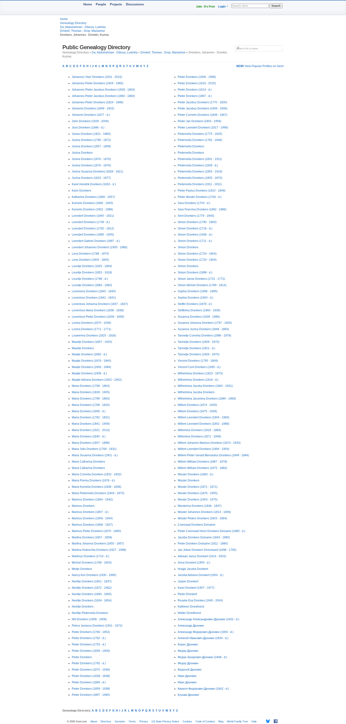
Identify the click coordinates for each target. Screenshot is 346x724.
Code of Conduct (205, 721)
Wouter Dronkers (188, 480)
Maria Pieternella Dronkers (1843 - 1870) (98, 493)
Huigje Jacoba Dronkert (193, 569)
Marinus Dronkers (83, 506)
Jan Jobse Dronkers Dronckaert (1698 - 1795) (207, 550)
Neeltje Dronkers (82, 606)
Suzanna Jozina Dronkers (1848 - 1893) (203, 329)
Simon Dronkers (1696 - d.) (195, 234)
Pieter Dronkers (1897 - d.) (195, 96)
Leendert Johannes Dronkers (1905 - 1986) (99, 247)
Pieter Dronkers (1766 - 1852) (91, 632)
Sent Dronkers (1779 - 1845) (196, 215)
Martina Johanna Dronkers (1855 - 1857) (98, 543)
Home (87, 4)
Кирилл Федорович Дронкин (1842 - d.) (203, 688)
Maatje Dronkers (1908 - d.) (89, 373)
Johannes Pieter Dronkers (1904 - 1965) (97, 83)
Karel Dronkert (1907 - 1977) (196, 587)
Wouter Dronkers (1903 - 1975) (197, 499)
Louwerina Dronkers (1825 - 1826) (94, 335)
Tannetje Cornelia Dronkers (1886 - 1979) (204, 335)
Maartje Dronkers (83, 348)
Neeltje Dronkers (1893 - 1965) (92, 594)
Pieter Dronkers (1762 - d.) (89, 638)
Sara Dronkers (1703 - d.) (194, 203)
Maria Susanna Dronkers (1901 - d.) (95, 455)
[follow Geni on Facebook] (274, 721)
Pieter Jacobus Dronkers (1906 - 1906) (202, 108)
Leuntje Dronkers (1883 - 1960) (92, 285)
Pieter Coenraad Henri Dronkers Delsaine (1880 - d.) (211, 531)
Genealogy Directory (73, 23)
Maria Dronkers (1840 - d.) (88, 436)
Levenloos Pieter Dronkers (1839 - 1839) (98, 316)
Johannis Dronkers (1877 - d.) (91, 114)
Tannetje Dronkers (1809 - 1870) (198, 342)
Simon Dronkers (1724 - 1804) (197, 253)
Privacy (143, 721)
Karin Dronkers (81, 190)
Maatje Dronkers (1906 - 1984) (91, 367)
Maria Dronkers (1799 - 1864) (91, 386)
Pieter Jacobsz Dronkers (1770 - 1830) (202, 102)
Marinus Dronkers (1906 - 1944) (92, 518)
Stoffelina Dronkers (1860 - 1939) (199, 310)
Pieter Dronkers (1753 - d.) (89, 644)
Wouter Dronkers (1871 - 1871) (197, 486)
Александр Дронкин (191, 625)
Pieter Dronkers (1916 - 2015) (197, 83)
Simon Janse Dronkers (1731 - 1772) (201, 278)
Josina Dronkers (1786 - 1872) (91, 140)
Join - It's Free (205, 6)
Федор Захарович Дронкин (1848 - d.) (202, 657)
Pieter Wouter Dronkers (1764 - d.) (199, 197)
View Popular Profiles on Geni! (260, 66)
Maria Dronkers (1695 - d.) (88, 411)
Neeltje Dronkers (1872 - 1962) (92, 587)
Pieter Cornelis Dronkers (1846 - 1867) (202, 114)
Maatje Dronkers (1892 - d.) (89, 354)
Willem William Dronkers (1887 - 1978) (202, 461)
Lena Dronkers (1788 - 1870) (90, 253)
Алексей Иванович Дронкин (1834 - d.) (203, 638)
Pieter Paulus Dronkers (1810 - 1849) (201, 190)
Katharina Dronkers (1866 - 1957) (93, 197)
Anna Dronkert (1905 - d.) (194, 562)
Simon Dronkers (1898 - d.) (195, 272)
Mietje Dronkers (82, 569)
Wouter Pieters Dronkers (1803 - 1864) (202, 518)
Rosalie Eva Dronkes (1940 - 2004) (200, 600)
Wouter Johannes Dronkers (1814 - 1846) (204, 512)
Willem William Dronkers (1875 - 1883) (202, 468)
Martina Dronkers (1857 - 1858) (92, 537)
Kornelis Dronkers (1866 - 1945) (92, 203)
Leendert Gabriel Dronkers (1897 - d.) (96, 241)
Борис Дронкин (188, 644)
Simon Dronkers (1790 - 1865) (197, 222)
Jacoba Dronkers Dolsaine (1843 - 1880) (204, 537)
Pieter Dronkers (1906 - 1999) (197, 77)
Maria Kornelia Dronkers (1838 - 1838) (96, 486)
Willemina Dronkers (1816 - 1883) (199, 430)
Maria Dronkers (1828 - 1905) (91, 392)
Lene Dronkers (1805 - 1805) (90, 259)
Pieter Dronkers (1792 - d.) (89, 663)
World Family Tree (237, 721)
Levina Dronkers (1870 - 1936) (91, 322)
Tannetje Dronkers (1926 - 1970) (198, 354)
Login (221, 6)
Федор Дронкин (188, 650)
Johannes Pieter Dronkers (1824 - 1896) (97, 102)
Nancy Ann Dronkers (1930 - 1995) (94, 575)
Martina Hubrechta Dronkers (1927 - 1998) (99, 550)
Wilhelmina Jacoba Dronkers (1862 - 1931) (205, 386)
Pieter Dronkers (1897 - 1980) (91, 694)
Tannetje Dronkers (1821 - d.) (196, 348)
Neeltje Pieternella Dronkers (90, 613)
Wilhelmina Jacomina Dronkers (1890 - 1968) (207, 398)
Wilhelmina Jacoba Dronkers (196, 392)
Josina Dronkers (82, 152)
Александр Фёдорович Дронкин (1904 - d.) (205, 632)
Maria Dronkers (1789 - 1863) (91, 398)
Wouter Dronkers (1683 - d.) (195, 474)
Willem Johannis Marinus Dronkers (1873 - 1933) (209, 442)
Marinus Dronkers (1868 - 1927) (92, 524)
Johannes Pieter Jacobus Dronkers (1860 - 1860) (103, 96)
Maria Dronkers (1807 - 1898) (91, 442)
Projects (116, 4)
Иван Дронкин (187, 676)
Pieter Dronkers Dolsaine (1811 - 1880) (203, 543)
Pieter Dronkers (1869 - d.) (89, 682)
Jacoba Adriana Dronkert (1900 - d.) (200, 575)
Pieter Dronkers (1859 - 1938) (91, 688)
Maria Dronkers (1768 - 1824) (91, 405)
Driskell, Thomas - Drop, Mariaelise (82, 30)
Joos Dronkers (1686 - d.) (88, 127)
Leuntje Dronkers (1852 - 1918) (92, 272)
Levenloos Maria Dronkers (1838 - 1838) (98, 310)
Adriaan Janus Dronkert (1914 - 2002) (202, 556)
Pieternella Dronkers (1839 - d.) (198, 165)
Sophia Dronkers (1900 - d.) (195, 297)
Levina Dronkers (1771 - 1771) (91, 329)
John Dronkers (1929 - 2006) (90, 121)
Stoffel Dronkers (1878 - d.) (195, 304)
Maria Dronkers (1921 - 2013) (91, 430)
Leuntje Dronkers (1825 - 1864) (92, 266)
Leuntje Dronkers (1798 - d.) (90, 278)
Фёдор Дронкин (188, 663)
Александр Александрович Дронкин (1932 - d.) (208, 619)
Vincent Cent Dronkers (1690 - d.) (199, 367)
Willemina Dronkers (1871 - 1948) (199, 436)
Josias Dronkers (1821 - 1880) (91, 134)
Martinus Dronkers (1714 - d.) (90, 556)
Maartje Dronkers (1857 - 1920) (92, 342)
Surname (120, 721)
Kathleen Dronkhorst (191, 606)
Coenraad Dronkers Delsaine (196, 524)
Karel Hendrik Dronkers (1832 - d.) (94, 184)
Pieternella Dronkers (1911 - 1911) (200, 184)
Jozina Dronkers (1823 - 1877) (91, 178)
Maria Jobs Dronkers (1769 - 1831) (94, 449)
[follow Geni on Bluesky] (266, 721)
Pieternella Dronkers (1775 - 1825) (200, 134)
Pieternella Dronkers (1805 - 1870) (200, 178)
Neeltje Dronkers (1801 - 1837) (92, 581)
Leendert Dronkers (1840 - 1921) (93, 215)
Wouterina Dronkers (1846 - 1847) (199, 506)
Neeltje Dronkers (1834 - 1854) (92, 600)
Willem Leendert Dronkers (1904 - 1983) (203, 417)
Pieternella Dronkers (191, 146)
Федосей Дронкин (189, 669)
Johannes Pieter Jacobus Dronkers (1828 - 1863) (103, 89)
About (93, 721)
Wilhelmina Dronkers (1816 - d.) (198, 379)
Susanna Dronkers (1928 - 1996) (199, 316)
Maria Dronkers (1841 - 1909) (91, 423)
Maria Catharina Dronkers (88, 461)
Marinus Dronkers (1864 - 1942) (92, 499)
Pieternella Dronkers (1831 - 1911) (200, 159)
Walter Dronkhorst (189, 613)
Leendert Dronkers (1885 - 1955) (93, 234)
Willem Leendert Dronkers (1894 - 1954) (203, 449)
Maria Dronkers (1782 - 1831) (91, 417)
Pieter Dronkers (82, 657)
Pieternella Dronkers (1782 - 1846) (200, 140)
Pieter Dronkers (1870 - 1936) (91, 669)
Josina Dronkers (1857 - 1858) (91, 146)
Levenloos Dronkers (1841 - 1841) (94, 297)
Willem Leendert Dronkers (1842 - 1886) (203, 423)
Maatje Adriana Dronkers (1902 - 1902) (97, 379)
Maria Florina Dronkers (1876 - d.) (93, 480)
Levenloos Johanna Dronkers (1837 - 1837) (100, 304)
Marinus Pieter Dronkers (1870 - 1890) (96, 531)
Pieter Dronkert (187, 594)
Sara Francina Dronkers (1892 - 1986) (202, 209)
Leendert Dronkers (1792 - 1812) (93, 228)
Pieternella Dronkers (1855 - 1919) (200, 171)
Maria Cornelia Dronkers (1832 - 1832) (96, 474)
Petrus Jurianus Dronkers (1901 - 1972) (97, 625)
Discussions (135, 4)
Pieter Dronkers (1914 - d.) (195, 89)
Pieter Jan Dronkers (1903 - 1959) (199, 121)
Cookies (187, 721)
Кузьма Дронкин (188, 694)
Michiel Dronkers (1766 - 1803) (92, 562)
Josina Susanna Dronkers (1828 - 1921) (97, 171)
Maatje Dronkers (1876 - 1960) (91, 360)
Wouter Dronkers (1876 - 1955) (197, 493)
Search (276, 6)
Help (254, 721)
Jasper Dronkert (188, 581)
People (101, 4)
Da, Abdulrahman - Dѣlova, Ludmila (83, 27)
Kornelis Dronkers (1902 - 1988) (92, 209)
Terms (132, 721)
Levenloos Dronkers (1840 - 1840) (94, 291)
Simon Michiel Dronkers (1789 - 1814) (202, 285)
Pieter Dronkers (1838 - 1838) (91, 676)
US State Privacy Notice (165, 721)
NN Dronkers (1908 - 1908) (89, 619)
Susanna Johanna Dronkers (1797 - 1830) (205, 322)
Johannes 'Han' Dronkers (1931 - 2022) (97, 77)
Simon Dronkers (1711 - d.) (195, 241)
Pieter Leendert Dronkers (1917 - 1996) (203, 127)
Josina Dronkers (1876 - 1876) (91, 159)
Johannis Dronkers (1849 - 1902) (93, 108)
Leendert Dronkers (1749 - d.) (91, 222)
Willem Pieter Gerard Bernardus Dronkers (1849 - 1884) (213, 455)
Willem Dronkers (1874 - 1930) (197, 405)
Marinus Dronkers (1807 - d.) (90, 512)
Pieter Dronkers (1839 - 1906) (91, 650)
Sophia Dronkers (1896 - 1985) (197, 291)
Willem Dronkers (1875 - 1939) (197, 411)
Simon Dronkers (188, 247)
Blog (220, 721)
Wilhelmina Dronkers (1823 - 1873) (200, 373)
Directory (106, 721)
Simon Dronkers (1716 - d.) (195, 228)
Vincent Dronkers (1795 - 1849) (198, 360)
